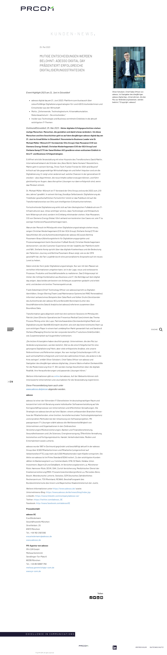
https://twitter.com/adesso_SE (48, 499)
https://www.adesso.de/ (64, 488)
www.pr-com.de (33, 571)
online (57, 376)
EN (11, 381)
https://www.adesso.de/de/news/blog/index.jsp (68, 492)
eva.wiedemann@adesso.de (39, 536)
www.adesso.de (33, 540)
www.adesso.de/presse (37, 389)
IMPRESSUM (141, 647)
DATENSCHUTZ (157, 647)
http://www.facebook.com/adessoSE (53, 503)
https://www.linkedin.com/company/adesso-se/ (57, 496)
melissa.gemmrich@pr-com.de (40, 567)
